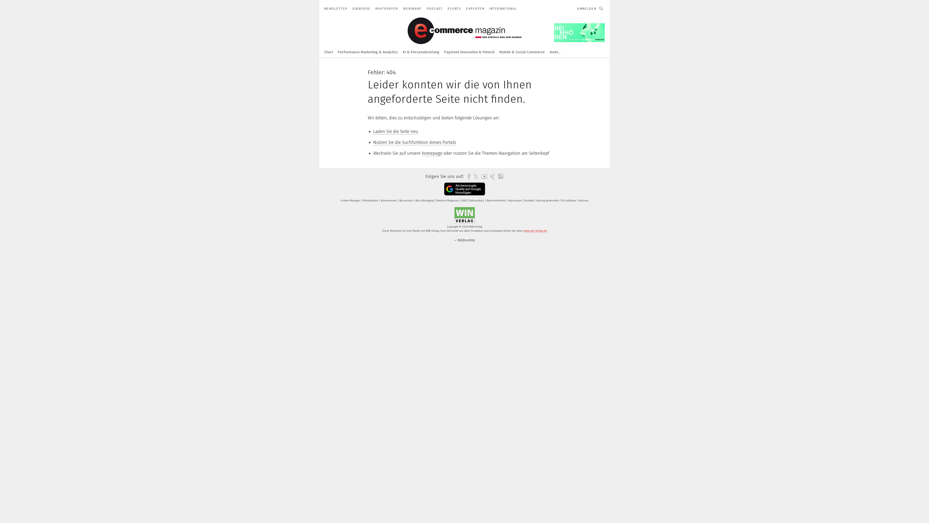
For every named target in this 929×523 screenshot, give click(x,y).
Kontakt (529, 200)
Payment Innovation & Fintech (469, 52)
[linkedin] (499, 176)
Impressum (515, 200)
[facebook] (467, 176)
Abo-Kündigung (425, 200)
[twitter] (474, 176)
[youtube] (483, 177)
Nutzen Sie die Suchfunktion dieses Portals (414, 142)
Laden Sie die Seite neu (395, 131)
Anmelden (586, 9)
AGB (464, 200)
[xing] (491, 177)
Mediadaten (371, 200)
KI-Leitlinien (569, 200)
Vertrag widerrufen (548, 200)
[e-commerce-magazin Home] (328, 51)
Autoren (584, 200)
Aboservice (406, 200)
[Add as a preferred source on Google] (464, 189)
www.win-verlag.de (535, 230)
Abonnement (389, 200)
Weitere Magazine (448, 200)
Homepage (432, 153)
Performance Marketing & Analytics (368, 52)
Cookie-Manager (350, 200)
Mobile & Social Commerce (522, 52)
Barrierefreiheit (496, 200)
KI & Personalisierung (421, 52)
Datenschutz (477, 200)
